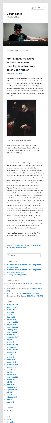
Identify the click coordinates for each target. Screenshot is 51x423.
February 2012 (12, 397)
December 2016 (12, 344)
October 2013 (11, 379)
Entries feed (11, 422)
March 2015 (11, 359)
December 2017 (12, 332)
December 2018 (12, 327)
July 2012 (10, 392)
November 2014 (12, 364)
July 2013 (10, 382)
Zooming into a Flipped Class (17, 275)
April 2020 (10, 314)
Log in (9, 419)
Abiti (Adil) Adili (12, 267)
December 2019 (12, 322)
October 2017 (11, 334)
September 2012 (12, 389)
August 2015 (11, 354)
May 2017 (10, 339)
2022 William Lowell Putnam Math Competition (24, 265)
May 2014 (10, 372)
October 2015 (11, 352)
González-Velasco (35, 245)
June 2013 (10, 384)
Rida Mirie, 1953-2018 (31, 293)
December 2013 (12, 377)
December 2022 (12, 304)
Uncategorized (18, 245)
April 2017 (10, 342)
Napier (23, 247)
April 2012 (10, 394)
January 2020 (11, 319)
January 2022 (11, 307)
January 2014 (11, 374)
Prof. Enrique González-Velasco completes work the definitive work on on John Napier (21, 64)
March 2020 (11, 317)
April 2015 (10, 357)
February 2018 (12, 329)
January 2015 (11, 362)
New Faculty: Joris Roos (15, 272)
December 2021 (12, 309)
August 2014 (11, 369)
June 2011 (10, 402)
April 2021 (10, 312)
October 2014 (11, 367)
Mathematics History (14, 247)
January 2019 (11, 324)
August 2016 (11, 347)
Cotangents (14, 14)
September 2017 (12, 337)
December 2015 (12, 349)
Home (9, 43)
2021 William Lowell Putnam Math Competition (24, 269)
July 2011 (10, 399)
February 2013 (12, 387)
